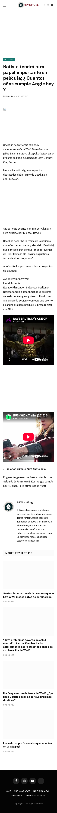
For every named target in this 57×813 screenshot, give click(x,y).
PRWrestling (9, 96)
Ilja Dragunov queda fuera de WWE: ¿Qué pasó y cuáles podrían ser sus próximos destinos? (28, 697)
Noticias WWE (22, 791)
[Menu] (5, 5)
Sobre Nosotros (35, 796)
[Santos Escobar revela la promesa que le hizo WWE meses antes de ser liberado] (28, 575)
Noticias (9, 59)
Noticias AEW (41, 791)
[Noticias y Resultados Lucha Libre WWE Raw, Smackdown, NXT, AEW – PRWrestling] (28, 5)
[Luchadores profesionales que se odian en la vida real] (28, 724)
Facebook (17, 796)
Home (8, 791)
